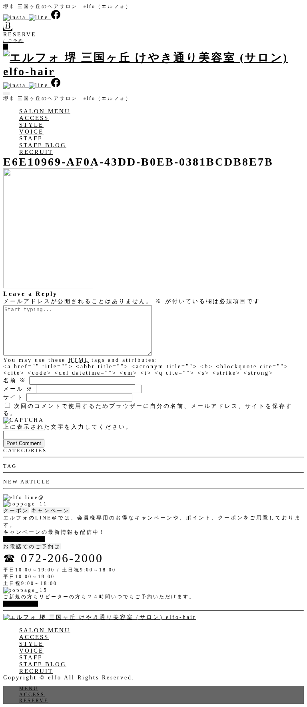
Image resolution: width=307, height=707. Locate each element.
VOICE (31, 131)
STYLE (31, 125)
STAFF (30, 138)
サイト (13, 397)
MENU (28, 688)
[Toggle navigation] (6, 93)
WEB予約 (18, 604)
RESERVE (33, 700)
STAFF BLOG (42, 145)
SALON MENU (44, 111)
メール (18, 389)
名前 (14, 380)
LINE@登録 (22, 539)
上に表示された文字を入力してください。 (67, 427)
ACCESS (34, 118)
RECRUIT (36, 152)
